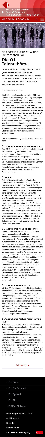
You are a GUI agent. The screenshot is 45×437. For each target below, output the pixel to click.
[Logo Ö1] (6, 4)
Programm (23, 19)
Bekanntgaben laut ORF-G (19, 413)
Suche (37, 19)
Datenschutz (12, 428)
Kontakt (10, 423)
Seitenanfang (21, 365)
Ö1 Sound (8, 19)
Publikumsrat (12, 418)
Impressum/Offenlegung (18, 432)
